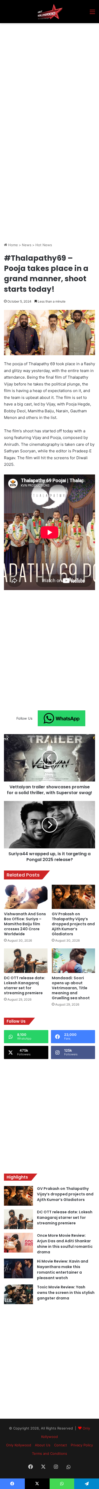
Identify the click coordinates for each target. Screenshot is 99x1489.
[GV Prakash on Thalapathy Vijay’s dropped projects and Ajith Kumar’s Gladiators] (73, 897)
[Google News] (61, 718)
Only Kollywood (18, 1445)
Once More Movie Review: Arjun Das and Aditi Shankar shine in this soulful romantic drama (65, 1244)
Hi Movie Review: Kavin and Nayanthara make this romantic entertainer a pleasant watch (62, 1269)
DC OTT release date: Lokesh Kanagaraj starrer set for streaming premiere (24, 985)
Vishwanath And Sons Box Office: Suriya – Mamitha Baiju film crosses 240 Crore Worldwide (25, 924)
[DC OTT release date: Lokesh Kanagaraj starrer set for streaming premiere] (26, 960)
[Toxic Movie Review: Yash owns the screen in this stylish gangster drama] (18, 1294)
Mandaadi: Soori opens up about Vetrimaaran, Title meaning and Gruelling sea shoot (71, 988)
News (26, 245)
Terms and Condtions (49, 1453)
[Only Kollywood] (49, 11)
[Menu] (92, 13)
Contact (60, 1445)
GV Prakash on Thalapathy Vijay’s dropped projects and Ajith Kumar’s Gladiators (73, 924)
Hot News (43, 245)
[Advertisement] (49, 75)
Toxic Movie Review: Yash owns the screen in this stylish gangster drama (66, 1292)
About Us (42, 1445)
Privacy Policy (82, 1445)
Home (12, 245)
